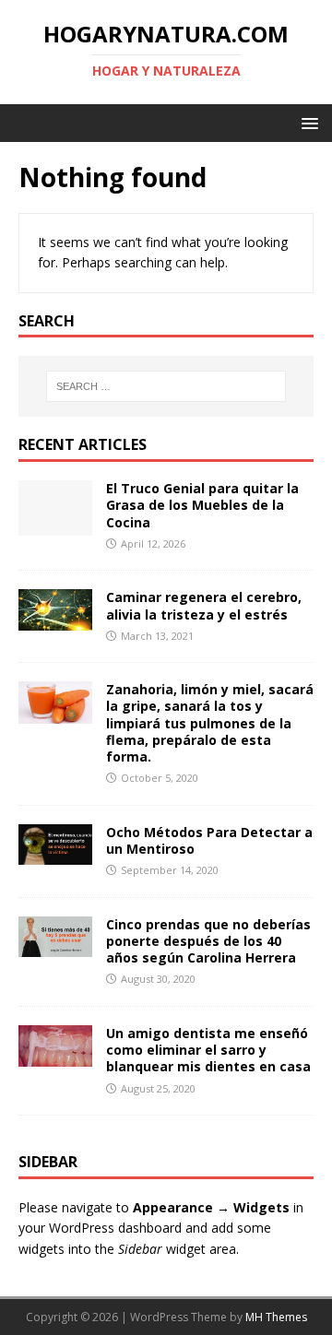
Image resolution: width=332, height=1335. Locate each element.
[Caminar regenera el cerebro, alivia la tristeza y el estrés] (55, 620)
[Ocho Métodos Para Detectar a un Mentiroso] (55, 853)
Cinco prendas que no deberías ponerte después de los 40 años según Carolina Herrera (208, 941)
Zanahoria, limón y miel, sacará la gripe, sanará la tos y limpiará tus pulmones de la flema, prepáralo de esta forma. (210, 722)
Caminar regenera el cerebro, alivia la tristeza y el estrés (204, 605)
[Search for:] (166, 386)
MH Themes (276, 1317)
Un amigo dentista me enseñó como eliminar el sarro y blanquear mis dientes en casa (208, 1049)
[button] (306, 122)
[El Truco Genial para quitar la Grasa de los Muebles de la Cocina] (55, 525)
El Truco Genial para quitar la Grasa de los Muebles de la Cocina (202, 504)
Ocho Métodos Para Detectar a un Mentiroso (209, 840)
